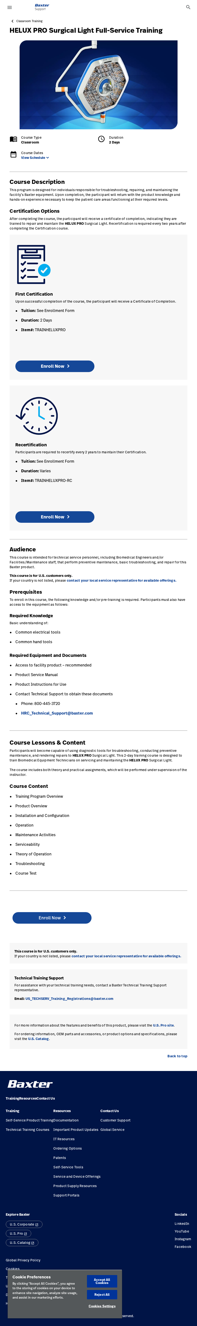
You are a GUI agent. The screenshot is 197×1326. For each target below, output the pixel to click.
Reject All (102, 1294)
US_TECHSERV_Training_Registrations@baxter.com (69, 998)
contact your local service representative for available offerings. (122, 580)
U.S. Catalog (38, 1038)
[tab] (188, 7)
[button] (29, 1112)
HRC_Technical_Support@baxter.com (57, 713)
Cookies (12, 1268)
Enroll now (52, 366)
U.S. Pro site (163, 1025)
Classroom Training (29, 21)
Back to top (177, 1056)
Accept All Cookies (102, 1281)
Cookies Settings (102, 1306)
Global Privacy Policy (23, 1260)
